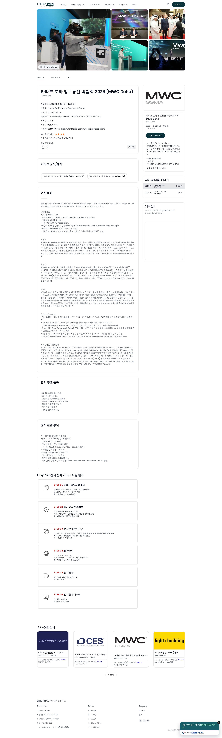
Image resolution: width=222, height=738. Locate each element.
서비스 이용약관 (94, 727)
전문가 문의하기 (155, 135)
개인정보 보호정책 (94, 723)
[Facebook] (140, 720)
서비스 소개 (109, 4)
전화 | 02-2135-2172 (44, 723)
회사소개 (142, 710)
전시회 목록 (92, 710)
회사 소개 (123, 4)
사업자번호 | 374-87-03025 (47, 715)
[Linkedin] (148, 720)
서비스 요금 (94, 4)
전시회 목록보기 (78, 4)
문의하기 (178, 4)
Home (63, 4)
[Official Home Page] (43, 147)
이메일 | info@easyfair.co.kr (48, 719)
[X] (144, 720)
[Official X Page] (47, 147)
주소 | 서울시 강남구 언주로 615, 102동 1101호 (53, 727)
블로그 (135, 4)
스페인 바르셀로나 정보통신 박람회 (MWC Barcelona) (63, 176)
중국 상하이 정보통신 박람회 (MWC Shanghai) (107, 176)
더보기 (111, 675)
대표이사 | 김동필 (43, 710)
